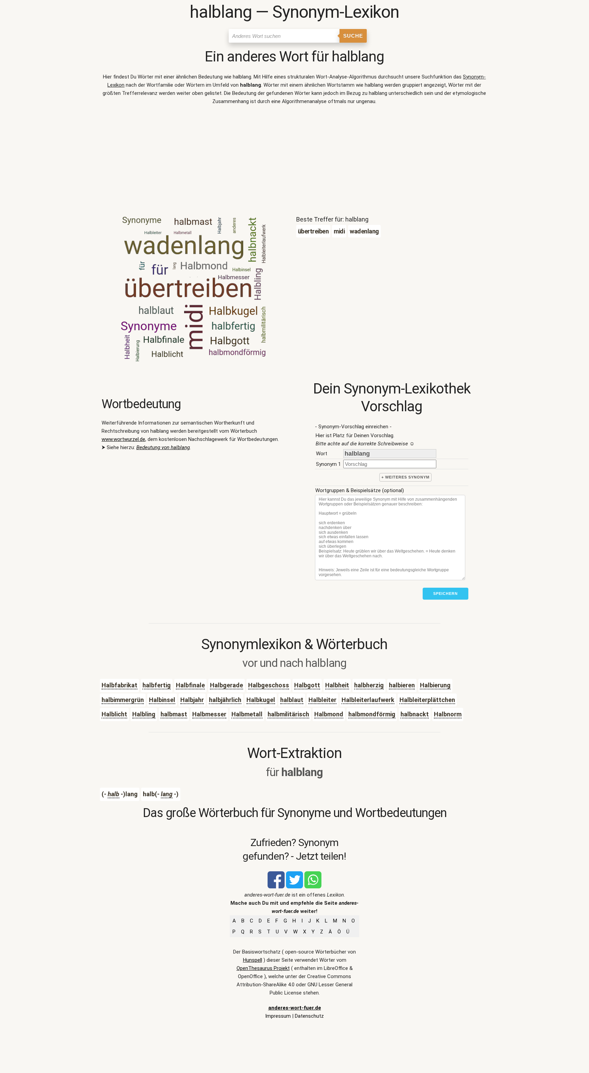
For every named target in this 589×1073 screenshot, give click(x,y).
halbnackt (415, 714)
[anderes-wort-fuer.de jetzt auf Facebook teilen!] (276, 887)
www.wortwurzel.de (123, 439)
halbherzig (369, 685)
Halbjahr (192, 699)
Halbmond (328, 714)
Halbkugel (260, 699)
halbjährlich (225, 699)
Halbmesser (209, 714)
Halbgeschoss (268, 685)
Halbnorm (448, 714)
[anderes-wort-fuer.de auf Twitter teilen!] (294, 887)
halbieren (402, 685)
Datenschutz (309, 1016)
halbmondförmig (371, 714)
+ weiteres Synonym (405, 477)
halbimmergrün (123, 699)
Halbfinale (190, 685)
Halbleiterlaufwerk (368, 699)
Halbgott (307, 685)
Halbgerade (226, 685)
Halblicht (114, 714)
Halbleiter (322, 699)
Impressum (278, 1016)
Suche (353, 36)
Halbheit (337, 685)
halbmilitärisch (288, 714)
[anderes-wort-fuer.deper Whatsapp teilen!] (312, 887)
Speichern (445, 593)
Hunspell (252, 960)
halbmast (174, 714)
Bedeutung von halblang (163, 447)
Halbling (143, 714)
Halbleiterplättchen (427, 699)
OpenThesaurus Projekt (263, 968)
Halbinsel (162, 699)
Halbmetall (246, 714)
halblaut (291, 699)
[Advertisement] (294, 162)
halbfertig (156, 685)
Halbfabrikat (119, 685)
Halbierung (435, 685)
